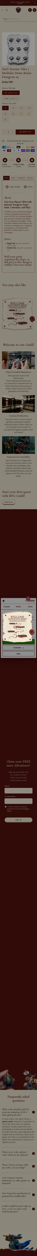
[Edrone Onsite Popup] (18, 628)
